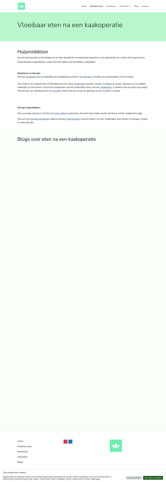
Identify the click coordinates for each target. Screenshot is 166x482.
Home (84, 6)
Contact (145, 6)
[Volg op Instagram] (65, 442)
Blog (136, 6)
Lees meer (25, 245)
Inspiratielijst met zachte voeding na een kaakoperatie (49, 234)
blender (88, 76)
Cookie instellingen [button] (133, 478)
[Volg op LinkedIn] (70, 442)
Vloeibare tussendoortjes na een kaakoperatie (45, 331)
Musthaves (111, 6)
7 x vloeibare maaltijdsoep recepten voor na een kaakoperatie (53, 397)
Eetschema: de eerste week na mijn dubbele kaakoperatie (51, 266)
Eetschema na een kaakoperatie (37, 299)
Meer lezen (95, 479)
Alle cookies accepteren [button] (153, 478)
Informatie (124, 6)
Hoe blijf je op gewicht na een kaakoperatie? (44, 364)
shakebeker (106, 87)
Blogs (20, 462)
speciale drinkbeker (40, 119)
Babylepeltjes (74, 119)
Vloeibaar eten (96, 6)
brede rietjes (60, 113)
